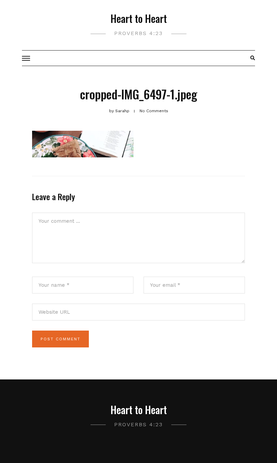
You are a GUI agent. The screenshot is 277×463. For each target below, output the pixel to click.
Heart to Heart (138, 18)
